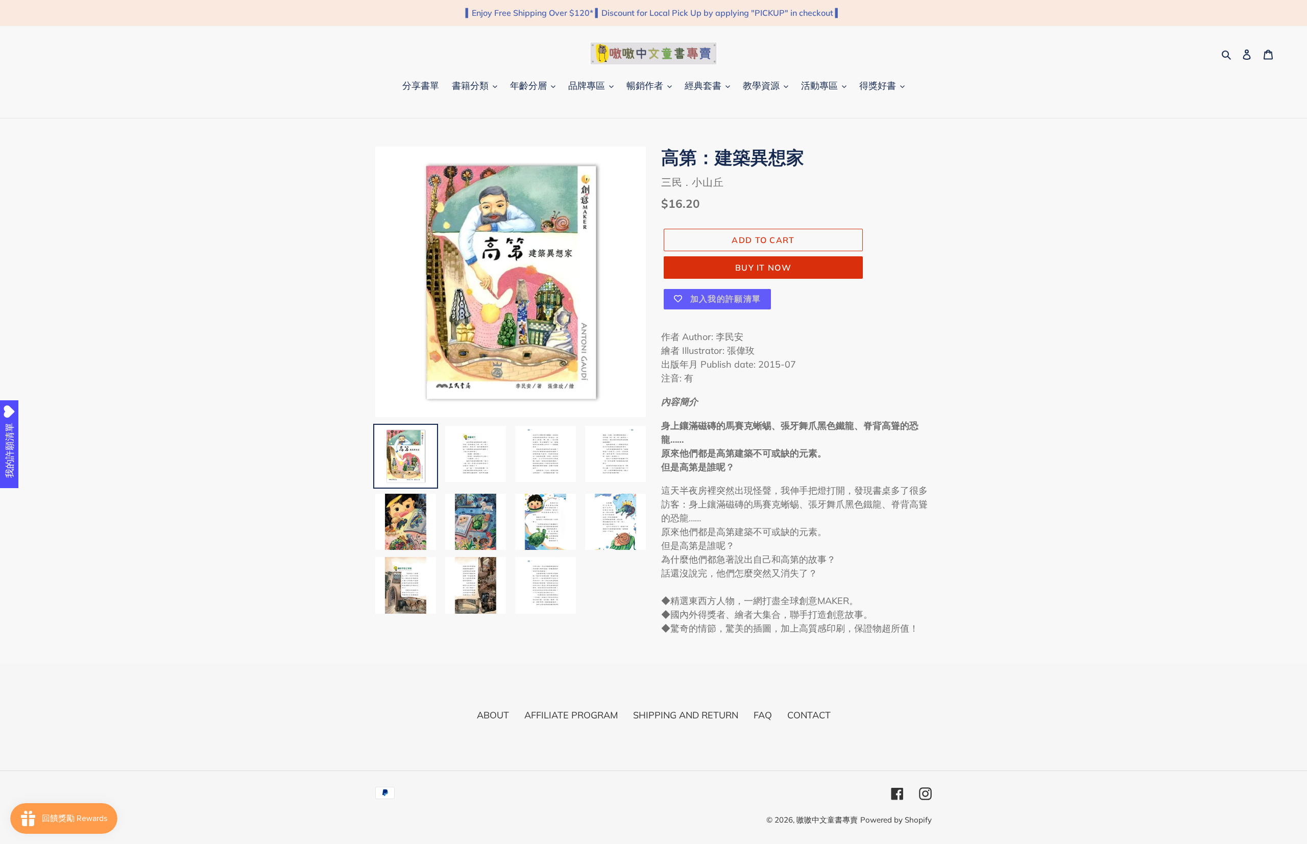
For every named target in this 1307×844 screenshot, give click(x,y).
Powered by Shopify (896, 820)
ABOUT (493, 715)
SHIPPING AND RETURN (685, 715)
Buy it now (763, 267)
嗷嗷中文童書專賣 (827, 820)
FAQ (763, 715)
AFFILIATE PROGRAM (571, 715)
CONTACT (809, 715)
